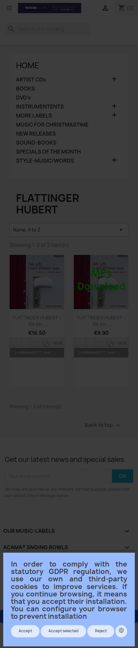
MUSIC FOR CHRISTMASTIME (52, 124)
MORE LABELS (34, 115)
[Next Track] (36, 343)
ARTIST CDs (31, 79)
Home (27, 65)
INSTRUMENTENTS (40, 106)
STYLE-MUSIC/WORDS (45, 160)
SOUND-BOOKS (36, 142)
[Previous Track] (16, 343)
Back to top (103, 425)
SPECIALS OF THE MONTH (48, 151)
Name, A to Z (69, 230)
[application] (37, 343)
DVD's (23, 97)
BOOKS (25, 88)
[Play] (26, 343)
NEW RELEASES (36, 133)
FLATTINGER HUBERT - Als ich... (37, 321)
